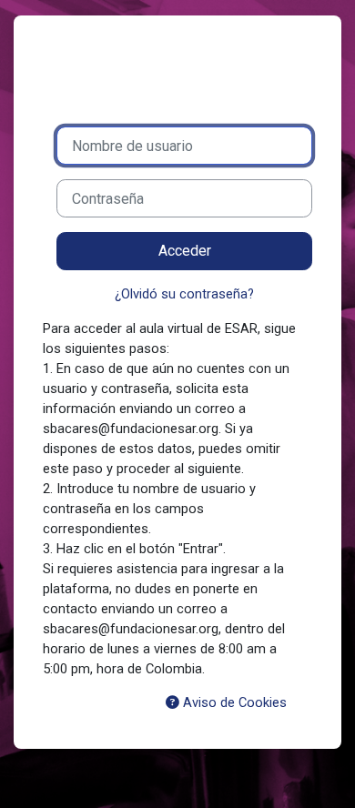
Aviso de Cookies (233, 702)
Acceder (184, 250)
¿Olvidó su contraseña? (184, 294)
